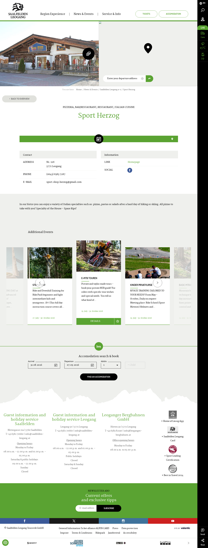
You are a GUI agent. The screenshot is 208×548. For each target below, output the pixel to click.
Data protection (130, 528)
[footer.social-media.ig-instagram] (123, 521)
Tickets (146, 13)
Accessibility (130, 533)
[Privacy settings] (5, 542)
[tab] (202, 3)
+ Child (132, 365)
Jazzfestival (114, 533)
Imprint (64, 533)
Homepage (134, 162)
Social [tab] (203, 534)
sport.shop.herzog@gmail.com (64, 182)
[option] (98, 286)
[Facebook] (129, 170)
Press (115, 528)
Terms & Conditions (82, 533)
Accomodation (173, 13)
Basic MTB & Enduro (190, 285)
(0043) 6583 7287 (55, 174)
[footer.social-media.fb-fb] (24, 521)
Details (95, 321)
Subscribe (109, 508)
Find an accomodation (98, 376)
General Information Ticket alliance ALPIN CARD (84, 528)
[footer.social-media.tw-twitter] (74, 521)
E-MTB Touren (89, 278)
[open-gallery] (88, 54)
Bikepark (100, 533)
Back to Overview (20, 98)
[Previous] (39, 282)
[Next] (157, 282)
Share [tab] (203, 545)
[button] (142, 78)
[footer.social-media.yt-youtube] (172, 521)
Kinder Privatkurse (141, 285)
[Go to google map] (149, 78)
